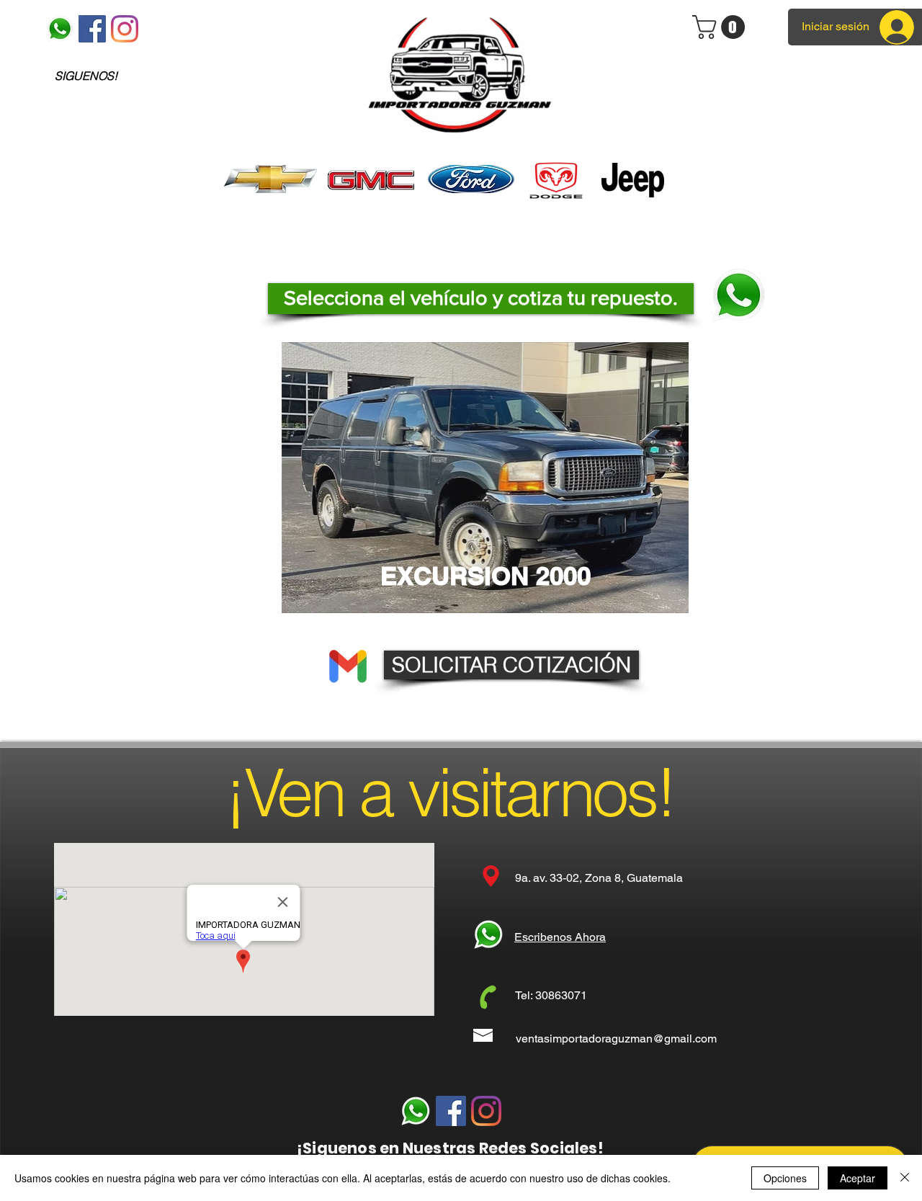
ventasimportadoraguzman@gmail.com (616, 1038)
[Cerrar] (904, 1177)
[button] (481, 298)
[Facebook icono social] (92, 29)
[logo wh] (59, 29)
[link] (721, 27)
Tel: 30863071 (551, 995)
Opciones (785, 1178)
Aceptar (857, 1178)
